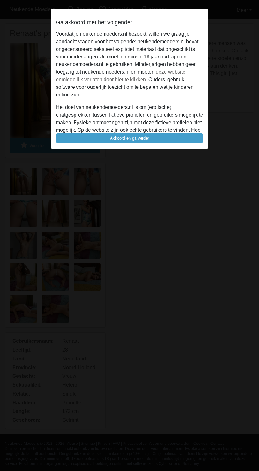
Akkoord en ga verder (129, 138)
